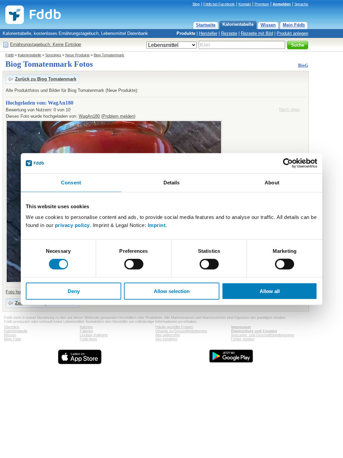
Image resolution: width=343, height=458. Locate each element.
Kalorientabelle (238, 24)
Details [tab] (171, 182)
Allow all (270, 291)
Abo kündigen (166, 339)
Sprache (301, 4)
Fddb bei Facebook (219, 4)
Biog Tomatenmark (109, 55)
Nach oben (289, 109)
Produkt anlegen (292, 33)
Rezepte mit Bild (257, 33)
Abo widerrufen (167, 335)
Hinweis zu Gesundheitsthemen (181, 331)
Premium (262, 4)
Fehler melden (242, 339)
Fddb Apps (88, 339)
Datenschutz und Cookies (254, 331)
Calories (86, 331)
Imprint (157, 225)
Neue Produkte (77, 55)
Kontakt (244, 4)
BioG (303, 65)
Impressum (241, 327)
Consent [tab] (71, 182)
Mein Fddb (294, 24)
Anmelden (282, 4)
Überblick (11, 327)
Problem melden (118, 116)
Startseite (205, 24)
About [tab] (272, 182)
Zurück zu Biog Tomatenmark (45, 78)
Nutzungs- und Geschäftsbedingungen (262, 335)
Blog (196, 4)
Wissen (268, 24)
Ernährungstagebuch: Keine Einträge (45, 44)
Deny (74, 291)
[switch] (133, 264)
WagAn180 (89, 116)
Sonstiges (53, 55)
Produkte (186, 33)
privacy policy (72, 225)
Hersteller (208, 33)
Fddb (9, 55)
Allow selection (172, 291)
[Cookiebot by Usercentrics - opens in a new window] (288, 163)
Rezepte (229, 33)
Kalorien (86, 327)
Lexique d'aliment (94, 335)
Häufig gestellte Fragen (174, 327)
